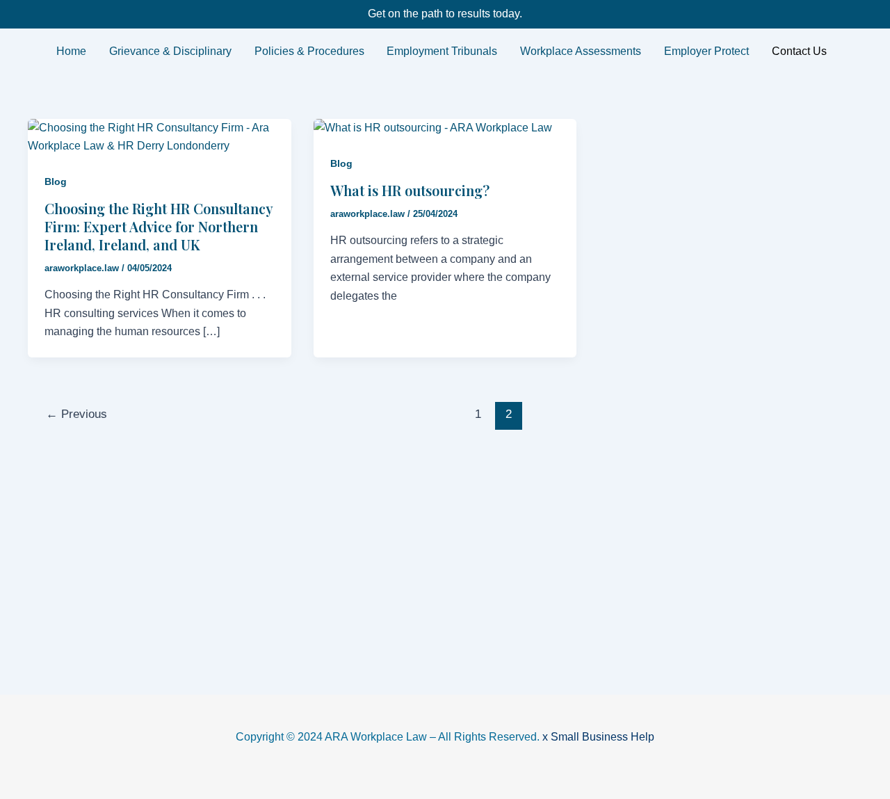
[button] (802, 51)
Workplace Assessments (580, 51)
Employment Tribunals (442, 51)
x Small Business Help (598, 737)
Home (71, 51)
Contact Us (799, 51)
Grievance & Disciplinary (170, 51)
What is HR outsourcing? (410, 190)
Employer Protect (706, 51)
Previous (76, 414)
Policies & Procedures (309, 51)
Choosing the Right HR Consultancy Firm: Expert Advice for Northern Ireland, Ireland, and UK (158, 226)
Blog (55, 181)
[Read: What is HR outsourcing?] (433, 128)
